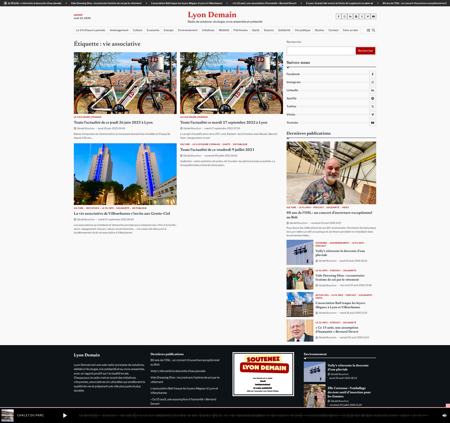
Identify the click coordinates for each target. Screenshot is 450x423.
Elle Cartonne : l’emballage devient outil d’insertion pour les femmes (349, 392)
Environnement (188, 30)
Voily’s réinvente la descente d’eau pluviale (177, 371)
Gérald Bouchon (86, 128)
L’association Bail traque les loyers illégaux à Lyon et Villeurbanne (165, 3)
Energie (169, 30)
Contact (334, 30)
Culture (137, 30)
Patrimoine (241, 30)
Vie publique (302, 30)
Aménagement (119, 30)
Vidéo (345, 207)
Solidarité (284, 30)
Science (269, 30)
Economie (153, 30)
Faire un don (350, 30)
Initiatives (208, 30)
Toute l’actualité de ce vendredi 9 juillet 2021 (217, 150)
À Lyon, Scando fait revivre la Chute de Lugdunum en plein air (318, 3)
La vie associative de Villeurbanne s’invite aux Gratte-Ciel (122, 214)
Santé (255, 30)
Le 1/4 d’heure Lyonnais (90, 30)
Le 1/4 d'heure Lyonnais (88, 117)
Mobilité (224, 30)
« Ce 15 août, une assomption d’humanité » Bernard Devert (242, 3)
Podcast (318, 207)
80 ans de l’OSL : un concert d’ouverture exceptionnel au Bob (394, 3)
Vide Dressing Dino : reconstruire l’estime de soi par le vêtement (85, 3)
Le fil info (108, 208)
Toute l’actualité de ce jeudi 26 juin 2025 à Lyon (113, 123)
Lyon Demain (212, 15)
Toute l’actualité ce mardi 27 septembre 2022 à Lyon (223, 123)
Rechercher (294, 42)
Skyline (319, 30)
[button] (65, 415)
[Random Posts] (368, 30)
